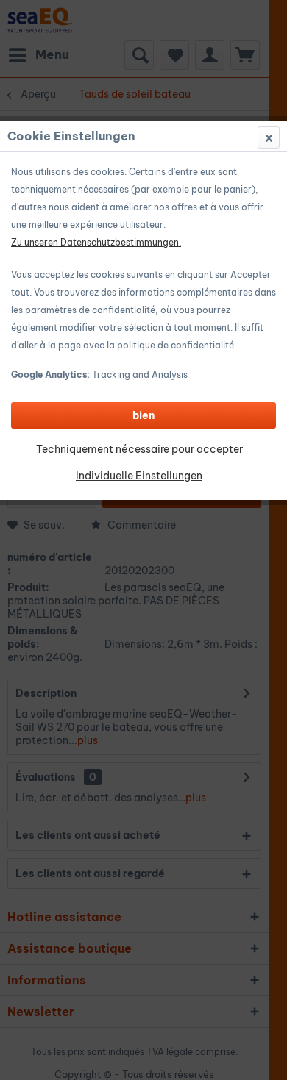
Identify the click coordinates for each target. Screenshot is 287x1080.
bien (143, 415)
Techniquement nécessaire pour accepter (139, 449)
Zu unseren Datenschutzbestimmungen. (96, 242)
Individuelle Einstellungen (139, 475)
